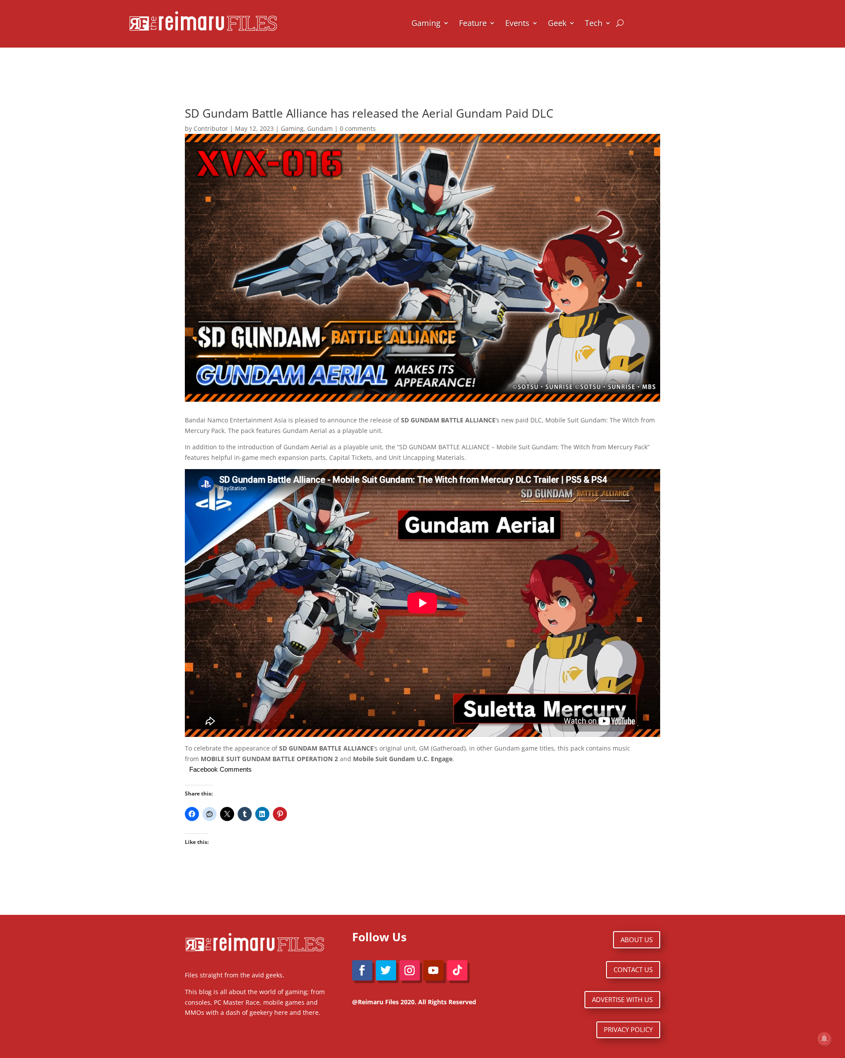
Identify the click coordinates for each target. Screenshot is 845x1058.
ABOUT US (637, 939)
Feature (473, 23)
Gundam (320, 128)
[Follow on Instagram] (410, 970)
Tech (594, 23)
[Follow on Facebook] (362, 970)
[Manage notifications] (824, 1039)
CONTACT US (633, 969)
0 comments (358, 128)
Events (517, 23)
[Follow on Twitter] (386, 970)
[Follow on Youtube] (433, 970)
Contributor (211, 128)
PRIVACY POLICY (628, 1029)
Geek (557, 23)
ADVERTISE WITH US (622, 999)
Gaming (426, 23)
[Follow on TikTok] (457, 970)
